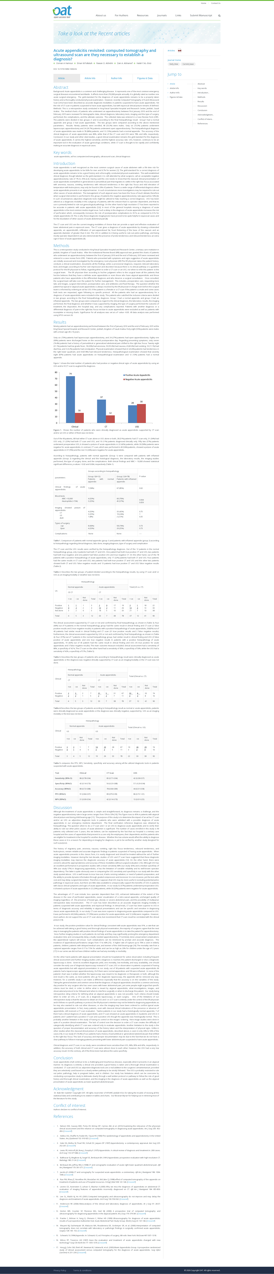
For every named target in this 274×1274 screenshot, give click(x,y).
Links (178, 15)
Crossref (67, 1131)
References (203, 123)
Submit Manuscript (201, 15)
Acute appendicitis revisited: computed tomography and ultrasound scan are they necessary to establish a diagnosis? (105, 55)
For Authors (121, 15)
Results (201, 101)
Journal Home (174, 60)
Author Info (116, 78)
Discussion (202, 106)
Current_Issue (188, 64)
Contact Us (215, 3)
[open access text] (62, 11)
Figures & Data (145, 78)
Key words (202, 88)
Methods (201, 97)
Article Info (90, 78)
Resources (142, 15)
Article (61, 78)
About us (101, 15)
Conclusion (202, 110)
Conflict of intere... (205, 119)
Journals (162, 15)
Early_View (174, 64)
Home (203, 3)
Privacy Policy (60, 1270)
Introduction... (203, 92)
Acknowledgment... (206, 114)
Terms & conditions (82, 1270)
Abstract (201, 83)
